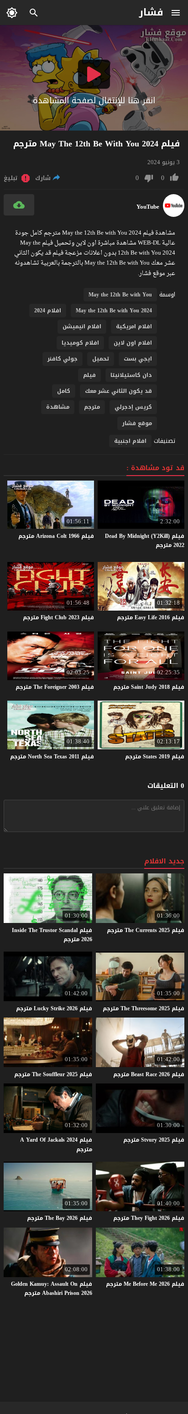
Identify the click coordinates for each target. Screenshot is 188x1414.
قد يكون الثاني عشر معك (118, 391)
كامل (63, 391)
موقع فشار (137, 423)
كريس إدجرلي (133, 407)
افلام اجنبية (130, 441)
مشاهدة (57, 407)
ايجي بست (138, 359)
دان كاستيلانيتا (131, 375)
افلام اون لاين (133, 343)
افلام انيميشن (82, 326)
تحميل (100, 359)
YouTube (147, 206)
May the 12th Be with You (120, 295)
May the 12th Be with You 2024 (114, 311)
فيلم (89, 375)
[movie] (173, 215)
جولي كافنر (62, 359)
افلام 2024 (47, 311)
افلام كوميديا (80, 343)
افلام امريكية (134, 326)
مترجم (92, 407)
